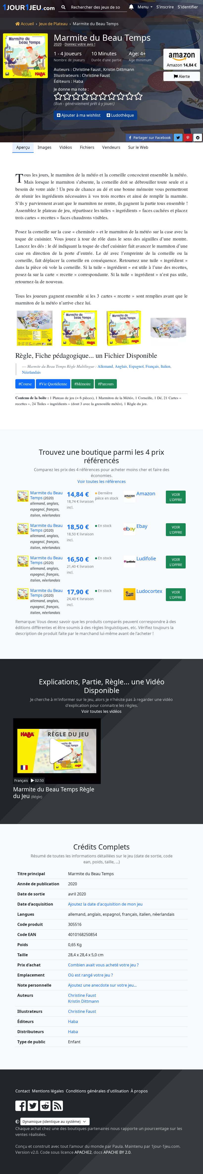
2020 (58, 44)
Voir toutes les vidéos (101, 711)
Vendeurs (111, 147)
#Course (25, 383)
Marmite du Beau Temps (102, 37)
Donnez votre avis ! (80, 44)
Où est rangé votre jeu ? (90, 975)
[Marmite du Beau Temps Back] (34, 328)
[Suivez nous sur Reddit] (45, 1108)
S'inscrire (165, 7)
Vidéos (65, 147)
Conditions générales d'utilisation (97, 1091)
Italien (165, 366)
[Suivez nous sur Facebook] (20, 1108)
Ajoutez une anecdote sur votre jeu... (102, 985)
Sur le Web (138, 147)
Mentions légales (48, 1091)
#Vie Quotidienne (53, 383)
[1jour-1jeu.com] (28, 7)
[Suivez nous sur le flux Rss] (57, 1108)
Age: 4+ (137, 54)
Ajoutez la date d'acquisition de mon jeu (105, 904)
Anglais (121, 366)
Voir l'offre (176, 497)
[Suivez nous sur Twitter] (33, 1108)
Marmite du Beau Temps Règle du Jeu (53, 792)
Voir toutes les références (101, 481)
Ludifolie (146, 558)
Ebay (141, 526)
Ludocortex (149, 591)
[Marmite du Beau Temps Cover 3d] (124, 328)
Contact (22, 1091)
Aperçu (23, 147)
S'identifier (188, 7)
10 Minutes (104, 54)
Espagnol (136, 366)
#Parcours (106, 383)
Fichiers (87, 147)
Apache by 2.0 (116, 1152)
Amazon (145, 493)
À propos (139, 1091)
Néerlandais (31, 372)
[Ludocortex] (129, 601)
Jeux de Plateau (53, 23)
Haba (78, 81)
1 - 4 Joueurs (68, 54)
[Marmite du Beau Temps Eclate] (168, 328)
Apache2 (83, 1152)
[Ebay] (129, 536)
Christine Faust (87, 69)
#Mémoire (83, 383)
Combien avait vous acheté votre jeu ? (103, 965)
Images (44, 147)
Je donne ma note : (71, 89)
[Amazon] (129, 504)
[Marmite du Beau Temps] (25, 76)
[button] (131, 7)
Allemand (105, 366)
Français (152, 366)
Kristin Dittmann (118, 69)
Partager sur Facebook (151, 137)
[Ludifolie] (129, 569)
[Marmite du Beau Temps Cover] (79, 328)
